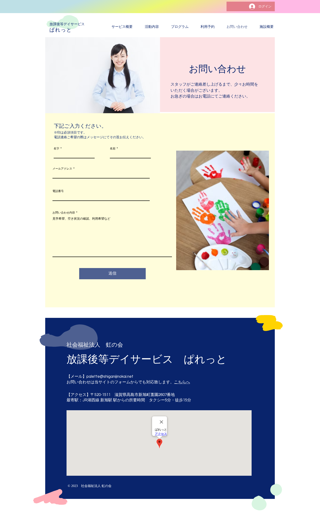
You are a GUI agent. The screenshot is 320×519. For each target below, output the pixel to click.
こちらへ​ (182, 382)
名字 (56, 148)
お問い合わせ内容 (63, 212)
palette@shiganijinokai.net (109, 376)
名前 (112, 148)
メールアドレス (62, 168)
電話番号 (58, 191)
